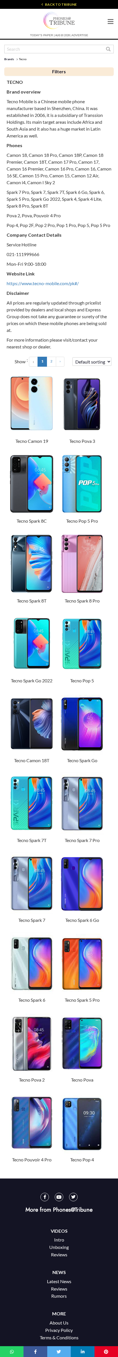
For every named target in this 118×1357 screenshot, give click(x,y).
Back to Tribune (60, 4)
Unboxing (59, 1247)
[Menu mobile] (110, 21)
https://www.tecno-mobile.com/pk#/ (43, 283)
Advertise (80, 35)
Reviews (59, 1254)
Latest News (59, 1281)
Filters (59, 71)
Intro (59, 1239)
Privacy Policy (59, 1330)
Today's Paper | (42, 35)
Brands (9, 59)
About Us (59, 1322)
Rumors (59, 1296)
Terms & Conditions (59, 1337)
